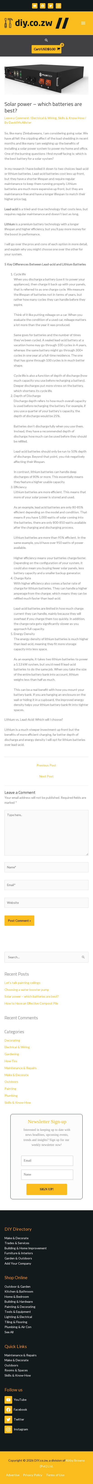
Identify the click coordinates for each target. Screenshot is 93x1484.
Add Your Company (18, 1263)
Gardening (12, 1054)
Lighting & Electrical (18, 1317)
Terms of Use (55, 1475)
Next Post (46, 776)
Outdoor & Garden (17, 1286)
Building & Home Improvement (26, 1248)
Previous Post (46, 765)
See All (9, 1332)
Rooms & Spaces (16, 1370)
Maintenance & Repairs (21, 1068)
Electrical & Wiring (44, 118)
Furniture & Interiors (19, 1253)
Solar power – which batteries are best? (32, 996)
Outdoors (11, 1081)
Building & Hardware (19, 1301)
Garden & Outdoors (18, 1258)
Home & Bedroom (17, 1296)
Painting (10, 1088)
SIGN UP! (47, 1189)
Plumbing (11, 1095)
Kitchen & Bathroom (19, 1291)
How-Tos (11, 1061)
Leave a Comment (17, 118)
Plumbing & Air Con (18, 1327)
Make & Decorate (16, 1075)
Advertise (12, 1475)
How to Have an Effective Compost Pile (31, 1003)
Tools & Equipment (18, 1311)
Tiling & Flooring (16, 1322)
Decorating (12, 1040)
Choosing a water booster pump (27, 990)
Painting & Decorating (20, 1307)
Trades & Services (17, 1243)
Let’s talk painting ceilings (22, 983)
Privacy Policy (32, 1475)
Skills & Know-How (71, 118)
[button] (46, 40)
